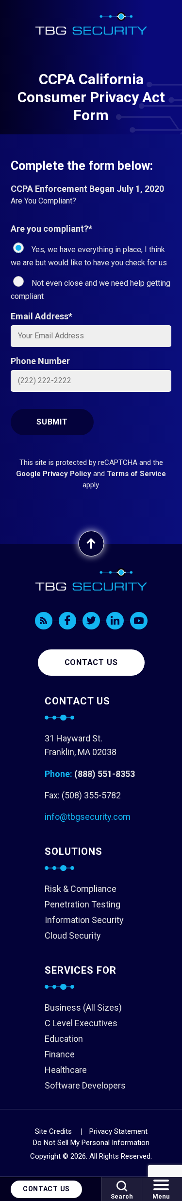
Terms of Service (136, 473)
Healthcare (66, 1070)
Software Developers (85, 1085)
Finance (60, 1054)
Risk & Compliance (80, 889)
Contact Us (46, 1189)
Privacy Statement (118, 1131)
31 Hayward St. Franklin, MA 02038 (80, 745)
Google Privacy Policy (53, 473)
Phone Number (40, 361)
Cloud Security (73, 935)
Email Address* (41, 316)
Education (64, 1039)
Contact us (91, 662)
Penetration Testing (82, 904)
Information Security (84, 920)
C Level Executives (81, 1023)
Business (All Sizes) (83, 1007)
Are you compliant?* (51, 228)
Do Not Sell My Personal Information (91, 1142)
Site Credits (53, 1131)
